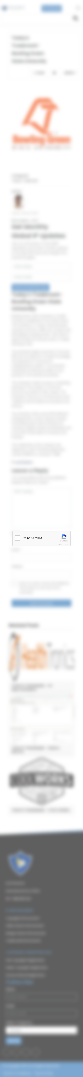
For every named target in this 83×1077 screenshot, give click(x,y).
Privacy (60, 544)
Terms (66, 544)
